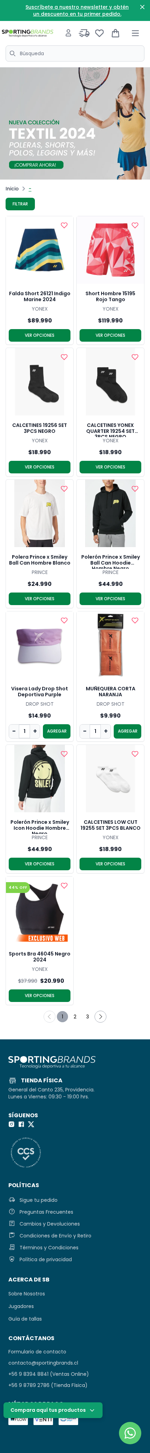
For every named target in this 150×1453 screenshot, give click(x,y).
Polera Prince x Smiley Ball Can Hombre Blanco (39, 560)
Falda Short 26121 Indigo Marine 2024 (39, 297)
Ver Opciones (39, 335)
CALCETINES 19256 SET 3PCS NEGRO (39, 428)
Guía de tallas (25, 1318)
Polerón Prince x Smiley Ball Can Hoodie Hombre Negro (110, 561)
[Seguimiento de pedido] (84, 33)
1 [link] (62, 1016)
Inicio (12, 188)
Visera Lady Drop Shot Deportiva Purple (39, 692)
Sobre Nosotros (26, 1293)
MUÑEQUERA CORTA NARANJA (110, 692)
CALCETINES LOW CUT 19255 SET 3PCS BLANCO (111, 825)
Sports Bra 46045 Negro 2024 (39, 957)
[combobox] (75, 53)
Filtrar (20, 204)
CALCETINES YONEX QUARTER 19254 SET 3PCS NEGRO (110, 429)
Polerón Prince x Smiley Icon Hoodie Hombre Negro (39, 826)
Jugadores (21, 1306)
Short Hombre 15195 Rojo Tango (110, 297)
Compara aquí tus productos (48, 1410)
